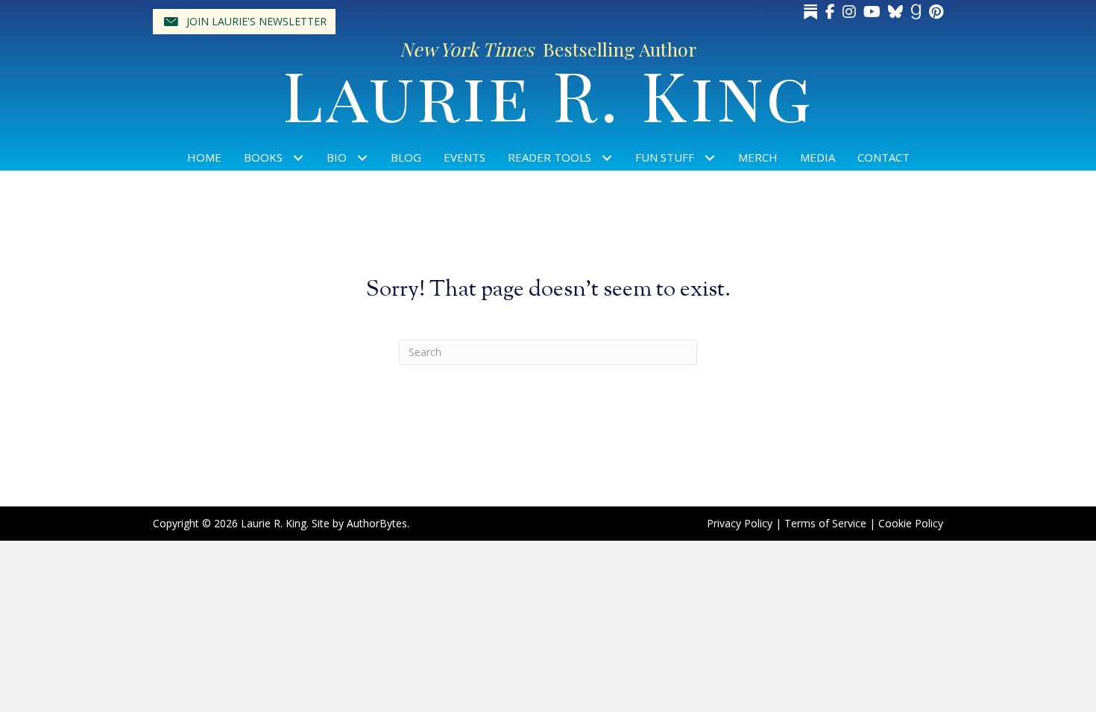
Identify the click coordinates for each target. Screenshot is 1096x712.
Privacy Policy (739, 523)
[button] (244, 21)
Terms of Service (825, 523)
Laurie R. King (548, 93)
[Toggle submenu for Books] (298, 157)
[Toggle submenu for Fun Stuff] (710, 157)
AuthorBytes (377, 523)
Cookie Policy (910, 523)
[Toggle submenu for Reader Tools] (607, 157)
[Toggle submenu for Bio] (363, 157)
